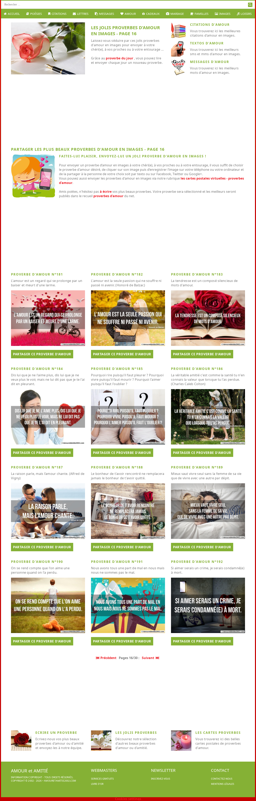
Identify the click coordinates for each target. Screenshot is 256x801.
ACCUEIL (14, 14)
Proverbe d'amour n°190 (37, 561)
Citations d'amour (210, 24)
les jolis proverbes (136, 732)
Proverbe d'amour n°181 (37, 274)
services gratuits (102, 778)
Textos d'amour (207, 43)
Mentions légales (222, 784)
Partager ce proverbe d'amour (42, 354)
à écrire (106, 191)
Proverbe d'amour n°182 (117, 274)
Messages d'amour (209, 62)
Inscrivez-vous (160, 778)
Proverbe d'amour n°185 (117, 369)
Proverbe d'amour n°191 (117, 561)
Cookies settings (128, 799)
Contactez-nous (221, 778)
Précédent (108, 658)
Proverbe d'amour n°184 (37, 369)
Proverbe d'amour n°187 (37, 467)
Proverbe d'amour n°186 (197, 369)
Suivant (149, 658)
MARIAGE (177, 14)
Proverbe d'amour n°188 (117, 467)
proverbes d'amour (108, 196)
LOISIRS (246, 14)
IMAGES (224, 14)
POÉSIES (36, 14)
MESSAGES (106, 14)
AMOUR (130, 14)
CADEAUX (153, 14)
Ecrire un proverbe (56, 732)
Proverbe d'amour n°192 (197, 561)
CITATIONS (59, 14)
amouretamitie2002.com (60, 780)
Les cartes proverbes (218, 732)
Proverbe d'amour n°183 (197, 274)
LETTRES (82, 14)
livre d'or (97, 784)
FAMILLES (201, 14)
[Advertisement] (128, 112)
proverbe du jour (119, 58)
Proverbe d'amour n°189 (197, 467)
